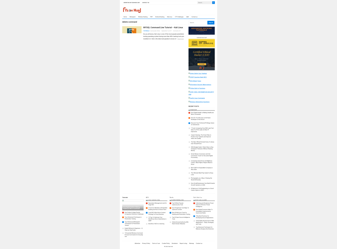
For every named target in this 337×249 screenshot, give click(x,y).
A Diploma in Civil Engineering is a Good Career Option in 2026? (202, 189)
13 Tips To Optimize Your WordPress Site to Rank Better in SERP (157, 219)
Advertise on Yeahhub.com (132, 2)
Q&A (187, 17)
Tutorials (146, 31)
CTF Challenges (179, 17)
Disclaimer (175, 243)
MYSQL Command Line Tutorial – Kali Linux (163, 27)
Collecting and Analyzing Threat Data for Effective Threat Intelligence (205, 204)
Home (125, 17)
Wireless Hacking (143, 17)
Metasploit (133, 17)
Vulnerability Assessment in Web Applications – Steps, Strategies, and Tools (205, 222)
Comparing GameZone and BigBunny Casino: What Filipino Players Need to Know (201, 162)
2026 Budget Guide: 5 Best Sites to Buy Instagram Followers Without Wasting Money (202, 148)
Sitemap (191, 243)
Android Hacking (159, 17)
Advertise (137, 243)
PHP (151, 17)
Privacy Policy (146, 243)
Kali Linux (169, 17)
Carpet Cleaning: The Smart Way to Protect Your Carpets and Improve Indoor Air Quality (201, 136)
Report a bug (183, 243)
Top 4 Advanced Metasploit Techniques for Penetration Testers (132, 223)
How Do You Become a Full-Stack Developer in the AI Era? (200, 118)
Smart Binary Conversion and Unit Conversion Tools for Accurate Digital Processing (202, 155)
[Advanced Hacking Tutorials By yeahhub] (202, 34)
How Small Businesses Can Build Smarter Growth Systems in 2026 (203, 184)
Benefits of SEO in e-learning (156, 223)
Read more (181, 39)
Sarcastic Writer (156, 31)
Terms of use (156, 243)
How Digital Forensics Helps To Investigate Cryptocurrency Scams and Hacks (204, 211)
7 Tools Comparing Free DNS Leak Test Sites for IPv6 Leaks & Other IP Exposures (202, 129)
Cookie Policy (166, 243)
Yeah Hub (170, 246)
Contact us (145, 2)
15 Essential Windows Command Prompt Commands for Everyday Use (134, 234)
